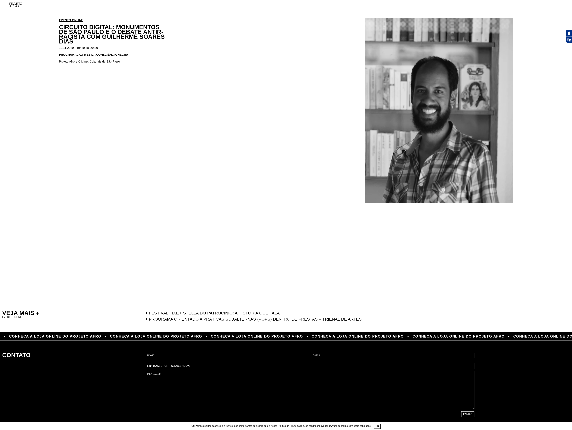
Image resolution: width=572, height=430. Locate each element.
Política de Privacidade (290, 426)
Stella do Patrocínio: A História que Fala (229, 313)
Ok (377, 426)
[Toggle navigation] (562, 5)
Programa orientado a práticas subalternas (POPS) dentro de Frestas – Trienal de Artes (253, 319)
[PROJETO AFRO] (16, 5)
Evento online (71, 20)
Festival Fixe (162, 313)
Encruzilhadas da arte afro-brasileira (558, 21)
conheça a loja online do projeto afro (118, 336)
